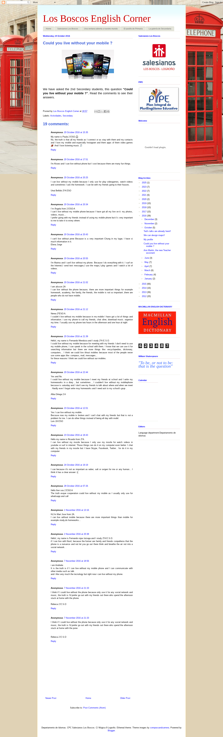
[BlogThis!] (99, 111)
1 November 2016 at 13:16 (76, 510)
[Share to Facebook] (105, 111)
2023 (144, 187)
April (146, 266)
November (149, 223)
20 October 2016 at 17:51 (76, 159)
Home (48, 29)
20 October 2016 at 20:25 (76, 177)
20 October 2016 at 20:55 (76, 258)
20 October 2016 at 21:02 (76, 282)
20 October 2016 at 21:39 (76, 336)
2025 (144, 182)
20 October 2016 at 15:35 (76, 132)
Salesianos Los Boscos (67, 29)
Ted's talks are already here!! (157, 231)
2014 (144, 288)
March (147, 270)
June (147, 258)
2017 (144, 211)
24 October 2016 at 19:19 (76, 465)
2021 (144, 195)
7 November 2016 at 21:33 (76, 588)
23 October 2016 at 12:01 (76, 408)
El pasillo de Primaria (133, 29)
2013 (144, 292)
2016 (144, 215)
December (149, 219)
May (146, 262)
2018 (144, 207)
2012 (144, 296)
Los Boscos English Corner (97, 18)
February (148, 274)
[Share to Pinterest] (108, 111)
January (148, 278)
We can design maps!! (154, 235)
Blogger (111, 730)
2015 (144, 284)
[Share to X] (102, 111)
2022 (144, 191)
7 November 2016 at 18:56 (76, 561)
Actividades (55, 115)
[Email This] (95, 111)
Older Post (125, 698)
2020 (144, 199)
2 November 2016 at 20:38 (76, 534)
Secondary (68, 115)
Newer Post (50, 698)
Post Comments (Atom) (94, 708)
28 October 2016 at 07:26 (76, 486)
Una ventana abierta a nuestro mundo (101, 29)
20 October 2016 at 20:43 (76, 234)
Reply (53, 150)
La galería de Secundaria (160, 29)
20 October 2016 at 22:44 (76, 372)
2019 (144, 203)
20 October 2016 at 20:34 (76, 204)
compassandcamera (159, 727)
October (148, 227)
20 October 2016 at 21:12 (76, 309)
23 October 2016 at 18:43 (76, 435)
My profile (148, 239)
